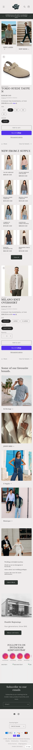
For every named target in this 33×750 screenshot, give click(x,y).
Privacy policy (23, 741)
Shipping (3, 97)
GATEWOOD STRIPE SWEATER (24, 223)
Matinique (7, 521)
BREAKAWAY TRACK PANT (24, 248)
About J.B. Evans (13, 633)
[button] (4, 7)
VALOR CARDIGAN (8, 172)
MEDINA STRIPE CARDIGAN (7, 198)
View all (16, 257)
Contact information (17, 746)
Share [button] (5, 144)
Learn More (11, 582)
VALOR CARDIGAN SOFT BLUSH (24, 173)
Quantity (3, 332)
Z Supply (6, 483)
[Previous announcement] (3, 16)
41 (4, 114)
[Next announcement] (30, 16)
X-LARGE (25, 321)
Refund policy (14, 741)
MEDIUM (6, 321)
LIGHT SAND (7, 328)
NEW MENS (23, 49)
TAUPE (5, 121)
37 (5, 110)
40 (23, 110)
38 (10, 110)
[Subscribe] (28, 704)
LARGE (15, 321)
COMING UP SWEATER (6, 223)
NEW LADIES (8, 47)
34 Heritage (7, 409)
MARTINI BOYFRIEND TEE (8, 248)
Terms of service (12, 743)
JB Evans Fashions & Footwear (16, 738)
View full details (24, 144)
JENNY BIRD (7, 446)
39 (17, 110)
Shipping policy (22, 743)
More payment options (17, 137)
